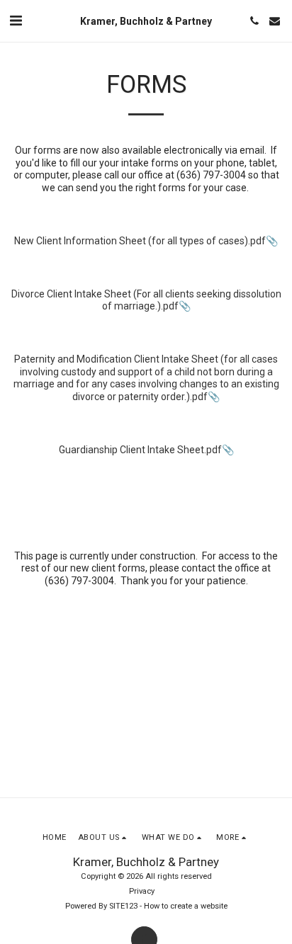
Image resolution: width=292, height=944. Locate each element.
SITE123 (123, 906)
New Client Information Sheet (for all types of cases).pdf (140, 240)
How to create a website (186, 906)
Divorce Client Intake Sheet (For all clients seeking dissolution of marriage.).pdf (146, 300)
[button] (16, 20)
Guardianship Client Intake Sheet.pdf (140, 449)
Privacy (142, 891)
